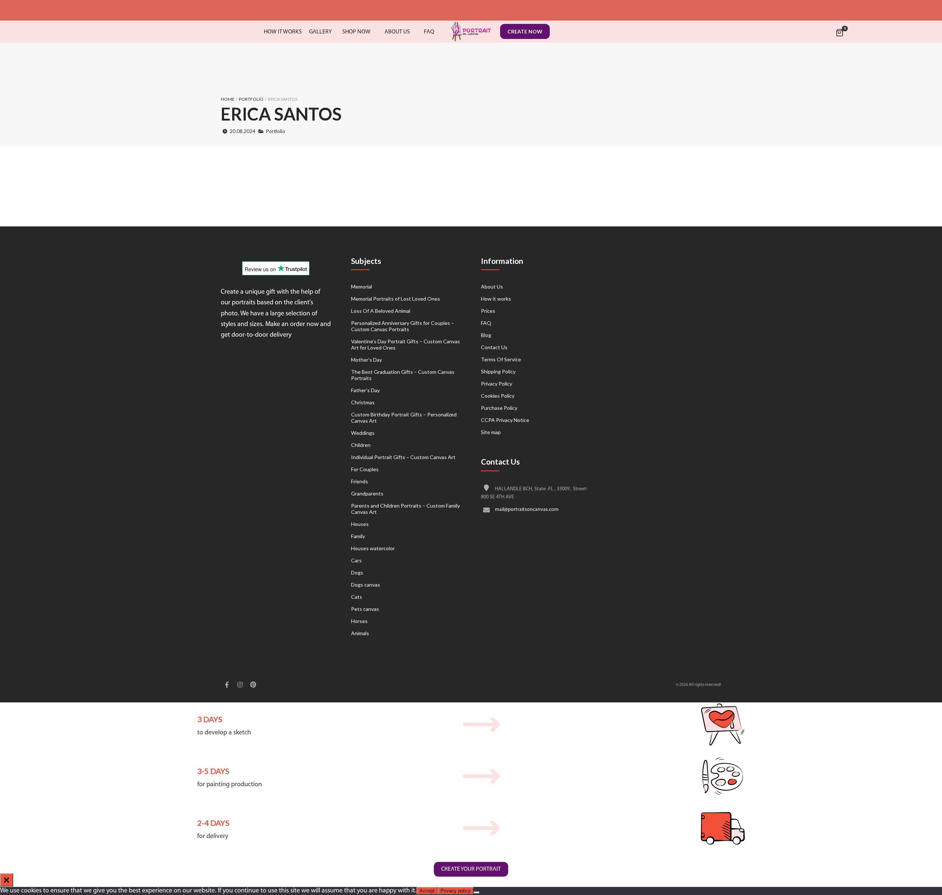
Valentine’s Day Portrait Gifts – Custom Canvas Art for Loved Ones (405, 344)
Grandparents (367, 493)
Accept (427, 891)
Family (358, 536)
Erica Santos (281, 114)
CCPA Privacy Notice (505, 420)
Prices (488, 311)
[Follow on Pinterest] (253, 685)
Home (227, 99)
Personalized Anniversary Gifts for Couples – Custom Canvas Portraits (402, 326)
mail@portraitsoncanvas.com (527, 509)
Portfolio (251, 99)
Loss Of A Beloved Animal (380, 311)
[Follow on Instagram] (240, 685)
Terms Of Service (501, 359)
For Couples (365, 469)
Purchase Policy (499, 408)
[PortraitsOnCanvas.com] (471, 32)
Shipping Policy (498, 371)
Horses (359, 621)
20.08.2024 (242, 131)
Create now (524, 31)
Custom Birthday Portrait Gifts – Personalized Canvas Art (404, 417)
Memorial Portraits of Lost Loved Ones (395, 299)
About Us (492, 286)
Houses (360, 524)
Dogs (357, 572)
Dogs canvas (365, 584)
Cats (356, 597)
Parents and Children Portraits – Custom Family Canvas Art (405, 508)
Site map (491, 432)
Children (361, 445)
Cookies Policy (497, 396)
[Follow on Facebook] (227, 685)
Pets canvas (365, 609)
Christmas (363, 402)
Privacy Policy (496, 383)
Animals (360, 633)
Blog (486, 335)
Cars (356, 560)
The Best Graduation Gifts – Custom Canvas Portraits (402, 375)
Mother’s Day (366, 360)
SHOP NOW (356, 32)
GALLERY (320, 32)
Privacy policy (455, 891)
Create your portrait (471, 869)
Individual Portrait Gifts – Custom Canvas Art (403, 457)
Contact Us (494, 347)
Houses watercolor (373, 548)
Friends (359, 481)
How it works (496, 299)
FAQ (486, 323)
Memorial (361, 286)
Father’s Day (365, 390)
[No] (476, 892)
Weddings (363, 433)
